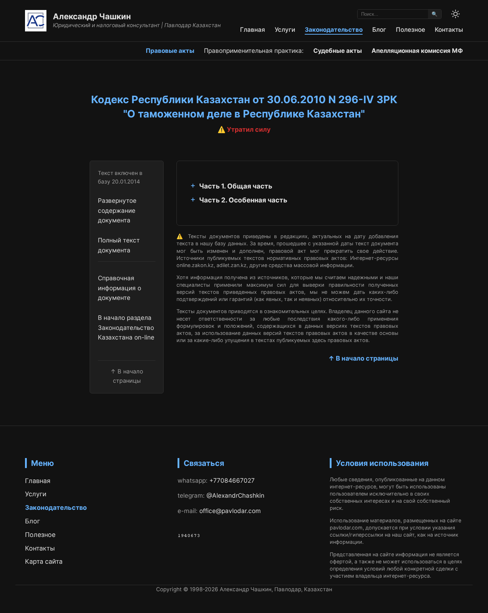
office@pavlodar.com (230, 510)
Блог (379, 29)
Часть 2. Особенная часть (243, 200)
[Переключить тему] (455, 13)
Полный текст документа (119, 244)
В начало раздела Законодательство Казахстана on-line (126, 327)
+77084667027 (232, 480)
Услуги (285, 29)
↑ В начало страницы (363, 358)
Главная (252, 29)
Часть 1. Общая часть (235, 186)
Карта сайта (44, 561)
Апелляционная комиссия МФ (417, 50)
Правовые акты (170, 50)
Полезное (410, 29)
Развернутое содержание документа (117, 210)
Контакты (449, 29)
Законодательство (334, 29)
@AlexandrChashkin (235, 495)
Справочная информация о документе (119, 287)
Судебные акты (337, 50)
